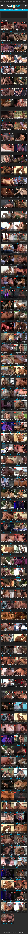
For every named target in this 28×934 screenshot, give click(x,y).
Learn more (14, 2)
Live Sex (5, 9)
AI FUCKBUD (22, 9)
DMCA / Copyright (6, 932)
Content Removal (21, 932)
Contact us (14, 932)
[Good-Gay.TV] (14, 6)
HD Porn (16, 9)
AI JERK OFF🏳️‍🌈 (10, 9)
